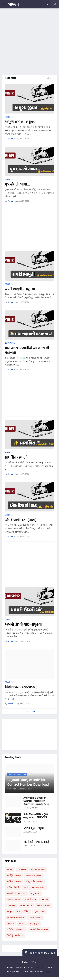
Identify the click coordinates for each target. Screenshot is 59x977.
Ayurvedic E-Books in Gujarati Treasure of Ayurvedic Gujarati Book (36, 801)
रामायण (21, 923)
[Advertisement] (29, 42)
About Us (20, 967)
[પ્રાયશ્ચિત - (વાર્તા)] (29, 434)
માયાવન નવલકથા (38, 869)
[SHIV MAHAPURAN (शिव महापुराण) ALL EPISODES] (13, 818)
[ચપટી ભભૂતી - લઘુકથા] (29, 266)
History (44, 899)
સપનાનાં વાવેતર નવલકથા (34, 887)
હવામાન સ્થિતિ (23, 911)
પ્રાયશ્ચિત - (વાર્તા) (16, 457)
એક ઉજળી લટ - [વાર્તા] (20, 519)
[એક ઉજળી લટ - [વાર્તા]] (29, 496)
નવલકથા (22, 869)
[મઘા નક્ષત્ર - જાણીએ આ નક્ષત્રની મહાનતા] (29, 325)
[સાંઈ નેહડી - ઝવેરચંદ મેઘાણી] (13, 845)
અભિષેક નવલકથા (14, 881)
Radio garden (35, 917)
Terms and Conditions (33, 971)
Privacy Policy (13, 971)
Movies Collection (15, 917)
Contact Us (33, 967)
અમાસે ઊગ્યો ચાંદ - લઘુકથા (23, 624)
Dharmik (11, 905)
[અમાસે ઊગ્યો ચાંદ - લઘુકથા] (29, 601)
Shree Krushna (43, 905)
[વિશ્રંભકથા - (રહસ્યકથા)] (29, 664)
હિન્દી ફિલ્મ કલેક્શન (15, 935)
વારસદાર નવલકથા (33, 875)
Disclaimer (47, 967)
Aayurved (35, 893)
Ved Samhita (26, 905)
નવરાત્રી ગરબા (30, 899)
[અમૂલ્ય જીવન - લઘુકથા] (29, 98)
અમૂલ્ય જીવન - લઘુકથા (20, 121)
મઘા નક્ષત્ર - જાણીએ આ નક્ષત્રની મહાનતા (27, 350)
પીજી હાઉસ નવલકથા (34, 881)
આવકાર (13, 4)
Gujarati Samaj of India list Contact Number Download (28, 782)
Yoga (9, 911)
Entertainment (13, 899)
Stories (10, 869)
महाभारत (10, 923)
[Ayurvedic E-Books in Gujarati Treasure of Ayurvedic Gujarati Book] (13, 801)
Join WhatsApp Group (42, 952)
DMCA (50, 971)
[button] (4, 4)
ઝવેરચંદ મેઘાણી (13, 887)
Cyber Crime (39, 911)
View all (50, 78)
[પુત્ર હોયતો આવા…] (29, 161)
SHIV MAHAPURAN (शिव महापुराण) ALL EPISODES (35, 816)
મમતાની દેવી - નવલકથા (16, 893)
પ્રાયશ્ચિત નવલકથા (14, 875)
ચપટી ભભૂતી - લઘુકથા (20, 289)
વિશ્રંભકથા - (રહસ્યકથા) (21, 687)
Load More (29, 711)
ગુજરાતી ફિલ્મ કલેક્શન (39, 929)
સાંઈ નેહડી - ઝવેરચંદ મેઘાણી (36, 842)
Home (10, 967)
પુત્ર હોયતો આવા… (17, 184)
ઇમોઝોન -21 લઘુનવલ (15, 929)
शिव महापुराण (34, 923)
